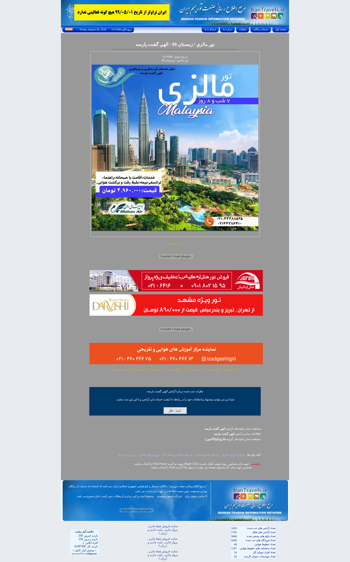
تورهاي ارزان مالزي (233, 454)
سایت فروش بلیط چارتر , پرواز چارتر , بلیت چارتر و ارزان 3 (162, 555)
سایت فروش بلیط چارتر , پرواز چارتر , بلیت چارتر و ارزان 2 (162, 542)
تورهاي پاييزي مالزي (207, 454)
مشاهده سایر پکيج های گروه (233, 439)
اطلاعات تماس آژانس (237, 434)
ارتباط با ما (210, 29)
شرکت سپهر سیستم (169, 496)
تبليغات (242, 29)
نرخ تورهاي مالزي (149, 454)
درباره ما (227, 29)
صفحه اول (281, 29)
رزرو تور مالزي (127, 454)
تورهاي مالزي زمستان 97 (178, 454)
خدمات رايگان (261, 29)
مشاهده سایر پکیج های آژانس (233, 428)
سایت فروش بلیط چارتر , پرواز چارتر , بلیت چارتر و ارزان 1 (162, 529)
